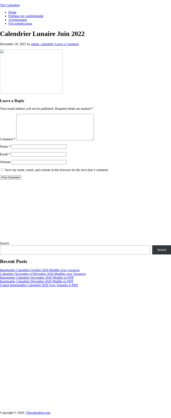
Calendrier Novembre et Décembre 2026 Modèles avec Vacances (43, 274)
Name (5, 146)
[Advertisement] (85, 212)
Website (5, 162)
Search (4, 243)
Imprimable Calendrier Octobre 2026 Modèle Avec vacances (40, 270)
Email (5, 154)
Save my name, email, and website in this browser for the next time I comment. (57, 170)
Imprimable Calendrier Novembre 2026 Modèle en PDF (37, 277)
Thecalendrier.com (38, 412)
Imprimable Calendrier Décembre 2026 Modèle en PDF (36, 281)
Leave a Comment (67, 44)
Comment (7, 139)
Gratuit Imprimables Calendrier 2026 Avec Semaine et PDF (39, 285)
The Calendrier (10, 5)
